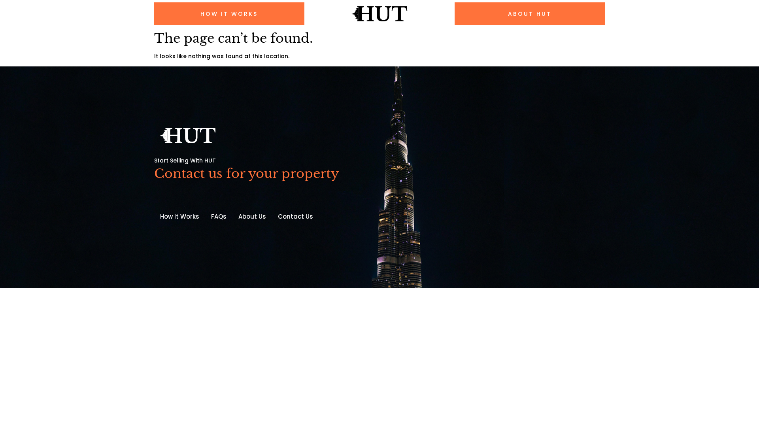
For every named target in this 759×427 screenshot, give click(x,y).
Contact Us (295, 216)
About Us (252, 216)
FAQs (219, 216)
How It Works (179, 216)
